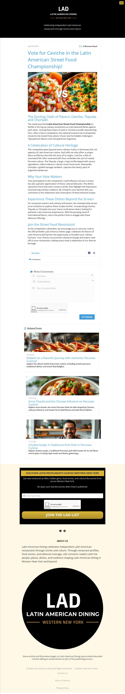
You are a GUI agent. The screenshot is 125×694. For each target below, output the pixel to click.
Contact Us (62, 673)
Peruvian (36, 253)
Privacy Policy (62, 688)
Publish (88, 316)
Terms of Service (62, 680)
